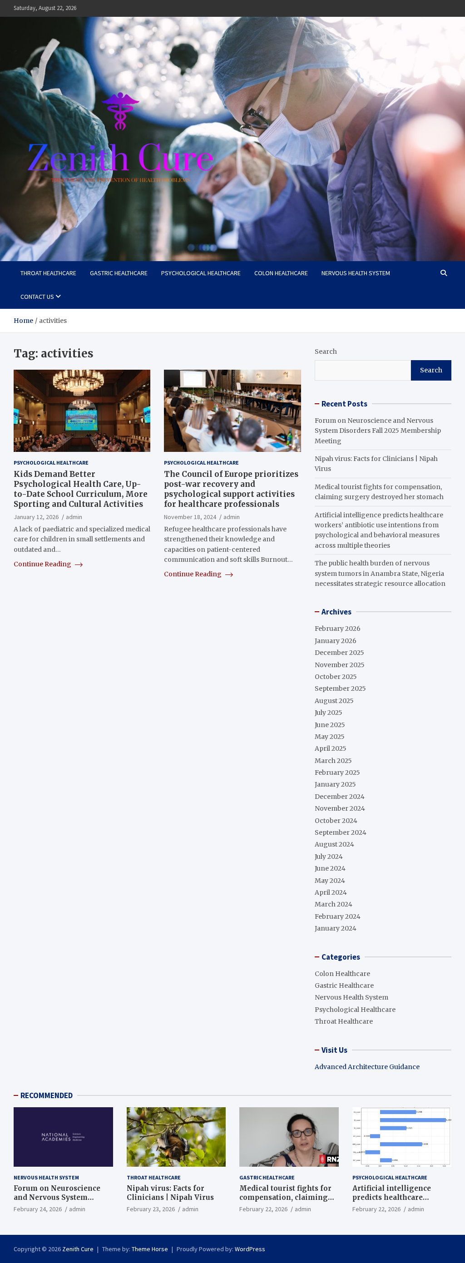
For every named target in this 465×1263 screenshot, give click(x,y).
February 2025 (337, 772)
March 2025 (333, 761)
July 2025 (328, 712)
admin (74, 517)
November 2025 (340, 665)
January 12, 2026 (36, 517)
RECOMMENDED (46, 1095)
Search (326, 351)
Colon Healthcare (281, 273)
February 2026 (338, 628)
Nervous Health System (356, 273)
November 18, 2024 (190, 517)
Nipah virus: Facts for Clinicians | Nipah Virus (170, 1193)
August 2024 (334, 844)
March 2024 (333, 904)
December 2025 (339, 653)
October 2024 (336, 821)
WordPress (250, 1249)
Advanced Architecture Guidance (367, 1067)
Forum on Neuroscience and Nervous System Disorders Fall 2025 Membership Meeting (378, 430)
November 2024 (340, 808)
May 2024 (330, 881)
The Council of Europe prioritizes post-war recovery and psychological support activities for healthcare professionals (231, 489)
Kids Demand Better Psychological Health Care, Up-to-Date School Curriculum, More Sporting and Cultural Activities (81, 489)
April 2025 (330, 748)
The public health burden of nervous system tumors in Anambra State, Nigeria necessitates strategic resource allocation (380, 573)
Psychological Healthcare (201, 273)
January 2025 (335, 784)
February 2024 (338, 916)
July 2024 (329, 856)
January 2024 (335, 928)
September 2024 (340, 832)
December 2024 (340, 796)
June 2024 (330, 868)
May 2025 (330, 737)
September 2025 (340, 688)
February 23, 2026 (151, 1209)
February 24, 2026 (38, 1209)
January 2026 (335, 641)
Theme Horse (150, 1249)
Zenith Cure (78, 1249)
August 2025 (334, 701)
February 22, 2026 (263, 1209)
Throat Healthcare (48, 273)
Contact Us (37, 296)
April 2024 (331, 892)
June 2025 (330, 725)
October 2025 (336, 677)
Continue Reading (43, 564)
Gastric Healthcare (119, 273)
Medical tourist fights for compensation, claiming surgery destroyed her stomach (285, 1201)
